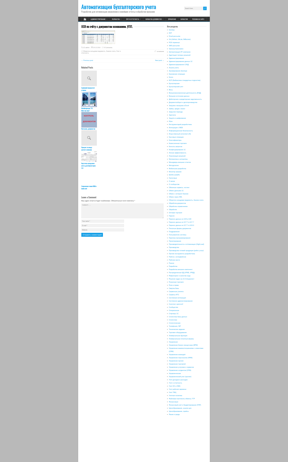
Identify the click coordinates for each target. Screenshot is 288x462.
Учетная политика (175, 395)
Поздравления (174, 231)
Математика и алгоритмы (178, 159)
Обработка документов (153, 19)
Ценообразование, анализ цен (180, 408)
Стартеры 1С (174, 313)
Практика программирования (179, 238)
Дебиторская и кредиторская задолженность (185, 99)
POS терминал (174, 42)
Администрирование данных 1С (180, 61)
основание (160, 51)
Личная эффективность (177, 153)
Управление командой (177, 354)
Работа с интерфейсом (177, 257)
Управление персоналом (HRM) (180, 358)
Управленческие (175, 373)
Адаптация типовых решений (179, 55)
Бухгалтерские (174, 83)
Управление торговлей (177, 364)
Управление (172, 19)
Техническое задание (177, 329)
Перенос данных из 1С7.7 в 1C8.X (181, 225)
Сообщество (173, 307)
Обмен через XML (175, 197)
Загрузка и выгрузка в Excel (179, 105)
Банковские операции (177, 74)
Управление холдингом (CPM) (180, 370)
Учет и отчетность (132, 19)
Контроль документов (88, 129)
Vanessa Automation (176, 49)
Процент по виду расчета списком (86, 148)
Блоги (171, 77)
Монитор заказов (175, 172)
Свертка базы (174, 288)
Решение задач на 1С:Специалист (181, 279)
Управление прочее (176, 361)
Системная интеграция (177, 298)
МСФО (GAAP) (174, 175)
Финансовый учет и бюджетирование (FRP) (185, 405)
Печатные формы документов (180, 228)
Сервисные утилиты (176, 291)
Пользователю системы (177, 235)
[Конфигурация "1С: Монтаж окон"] (122, 99)
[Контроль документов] (122, 120)
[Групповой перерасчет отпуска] (122, 79)
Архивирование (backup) (178, 71)
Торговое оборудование (178, 332)
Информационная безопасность (181, 131)
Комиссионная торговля (178, 143)
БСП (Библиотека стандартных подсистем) (184, 80)
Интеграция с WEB (176, 127)
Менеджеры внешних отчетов (180, 162)
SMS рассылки (174, 45)
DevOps (172, 30)
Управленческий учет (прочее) (180, 376)
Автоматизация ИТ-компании (179, 52)
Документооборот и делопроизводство (183, 102)
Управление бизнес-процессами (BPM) (183, 345)
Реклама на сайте (198, 19)
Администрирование (98, 19)
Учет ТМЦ (172, 392)
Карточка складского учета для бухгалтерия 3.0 (88, 165)
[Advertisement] (187, 440)
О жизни (172, 181)
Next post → (159, 60)
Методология (174, 165)
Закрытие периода (176, 112)
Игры (171, 121)
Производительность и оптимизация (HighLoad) (186, 244)
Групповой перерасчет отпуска (88, 89)
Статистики (173, 320)
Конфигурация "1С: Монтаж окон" (87, 109)
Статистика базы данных (178, 317)
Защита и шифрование (177, 118)
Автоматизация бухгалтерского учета (118, 7)
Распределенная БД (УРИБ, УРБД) (182, 272)
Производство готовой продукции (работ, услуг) (186, 250)
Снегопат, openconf (176, 304)
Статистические (174, 323)
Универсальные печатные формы (181, 339)
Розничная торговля (176, 282)
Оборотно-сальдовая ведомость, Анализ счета (99, 51)
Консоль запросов (175, 146)
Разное (171, 263)
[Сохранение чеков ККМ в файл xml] (122, 177)
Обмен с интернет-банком (178, 194)
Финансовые (173, 402)
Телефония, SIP (175, 326)
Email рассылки (174, 36)
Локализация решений (177, 156)
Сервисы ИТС (174, 295)
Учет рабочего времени (177, 389)
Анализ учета (174, 68)
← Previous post (87, 60)
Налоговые (173, 178)
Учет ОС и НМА (174, 386)
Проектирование (175, 241)
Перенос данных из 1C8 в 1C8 (180, 219)
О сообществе (174, 184)
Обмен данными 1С (176, 190)
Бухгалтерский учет (176, 86)
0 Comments (108, 47)
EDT (170, 33)
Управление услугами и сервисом (181, 367)
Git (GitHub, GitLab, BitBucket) (180, 39)
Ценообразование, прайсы (179, 411)
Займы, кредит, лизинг (177, 109)
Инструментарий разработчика (180, 124)
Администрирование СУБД (179, 64)
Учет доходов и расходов (178, 380)
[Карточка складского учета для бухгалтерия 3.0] (122, 156)
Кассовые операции (176, 137)
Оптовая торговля (175, 213)
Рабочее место (174, 260)
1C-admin (86, 47)
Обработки (184, 19)
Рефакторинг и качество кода (179, 276)
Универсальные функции (178, 335)
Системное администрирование (181, 301)
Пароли (171, 216)
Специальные (174, 310)
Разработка (116, 19)
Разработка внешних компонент (180, 269)
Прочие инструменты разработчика (182, 254)
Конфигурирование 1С (177, 150)
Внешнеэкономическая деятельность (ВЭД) (185, 93)
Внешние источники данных (179, 96)
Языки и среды (174, 414)
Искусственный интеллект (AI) (180, 134)
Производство (174, 247)
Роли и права (174, 285)
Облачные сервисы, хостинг (179, 187)
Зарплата (172, 115)
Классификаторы (175, 140)
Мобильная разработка (177, 168)
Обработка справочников (178, 206)
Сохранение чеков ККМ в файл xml (88, 187)
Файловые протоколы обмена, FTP (182, 399)
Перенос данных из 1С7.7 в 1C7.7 (181, 222)
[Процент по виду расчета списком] (122, 138)
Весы (171, 90)
